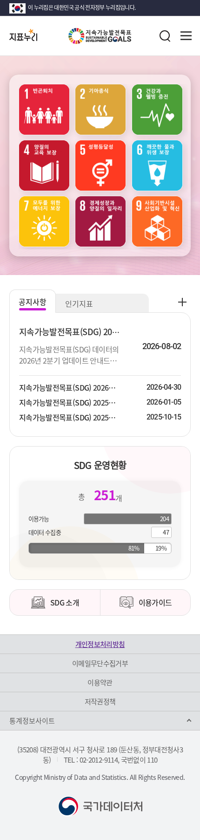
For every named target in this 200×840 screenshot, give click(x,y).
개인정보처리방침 (100, 644)
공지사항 (33, 301)
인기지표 (79, 303)
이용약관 (99, 682)
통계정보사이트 (32, 721)
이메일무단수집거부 (100, 663)
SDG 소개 (64, 602)
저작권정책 (100, 701)
